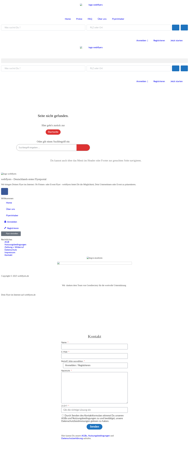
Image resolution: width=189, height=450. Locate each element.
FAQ (90, 19)
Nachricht (65, 371)
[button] (94, 60)
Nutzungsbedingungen (99, 436)
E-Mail (64, 352)
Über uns (102, 19)
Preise (79, 19)
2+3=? (64, 406)
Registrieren (159, 40)
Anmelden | (142, 40)
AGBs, (84, 436)
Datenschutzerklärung (72, 438)
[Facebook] (4, 191)
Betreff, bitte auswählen (72, 361)
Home (68, 19)
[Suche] (83, 147)
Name (64, 342)
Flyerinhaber (118, 19)
